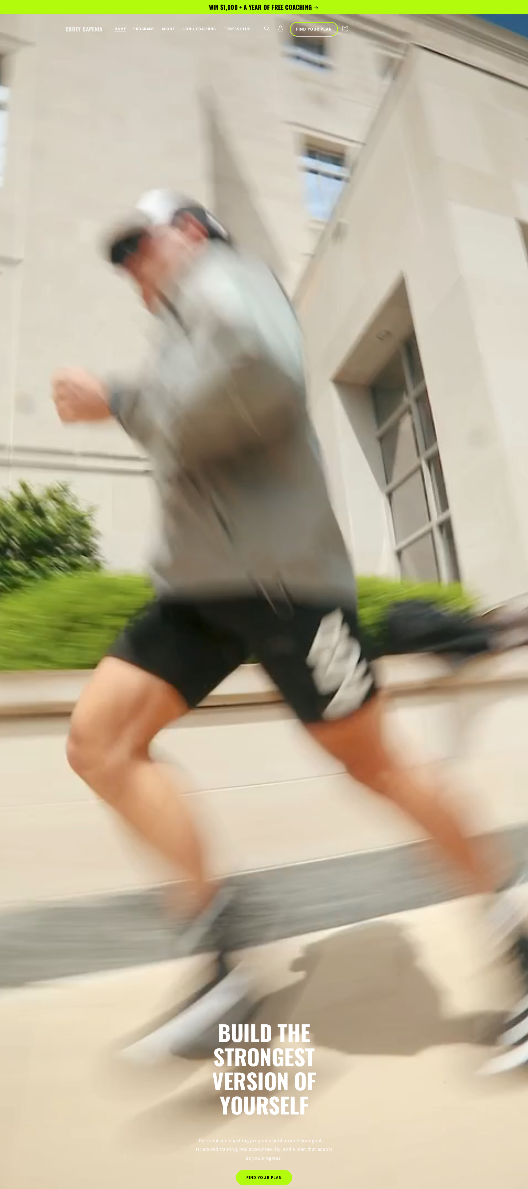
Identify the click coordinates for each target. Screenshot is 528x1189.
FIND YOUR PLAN (314, 29)
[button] (267, 28)
